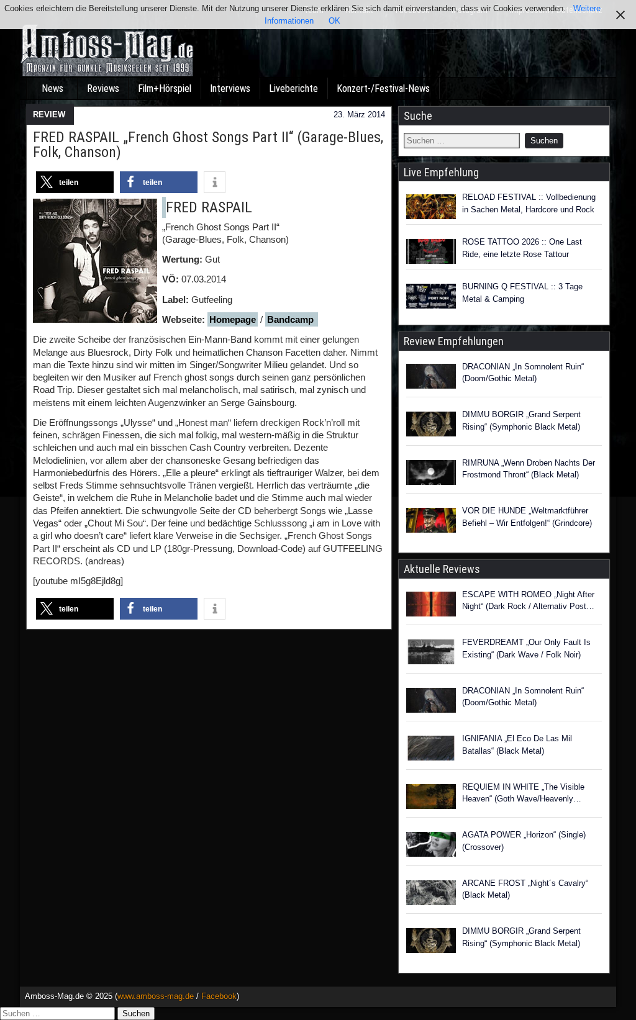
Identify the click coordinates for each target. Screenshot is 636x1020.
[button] (75, 182)
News (52, 88)
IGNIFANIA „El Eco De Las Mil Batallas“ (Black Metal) (517, 745)
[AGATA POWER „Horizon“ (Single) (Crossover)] (431, 846)
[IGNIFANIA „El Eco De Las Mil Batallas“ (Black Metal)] (431, 750)
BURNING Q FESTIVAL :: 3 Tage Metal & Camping (522, 293)
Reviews (103, 88)
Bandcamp (291, 319)
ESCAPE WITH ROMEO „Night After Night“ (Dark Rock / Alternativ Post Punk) (528, 601)
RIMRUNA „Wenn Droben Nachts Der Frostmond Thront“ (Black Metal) (528, 469)
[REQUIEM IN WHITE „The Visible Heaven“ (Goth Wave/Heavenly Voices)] (431, 798)
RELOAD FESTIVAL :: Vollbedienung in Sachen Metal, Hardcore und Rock (529, 203)
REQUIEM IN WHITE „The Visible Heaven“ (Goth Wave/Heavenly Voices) (523, 793)
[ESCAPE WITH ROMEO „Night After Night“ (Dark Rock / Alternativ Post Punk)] (431, 606)
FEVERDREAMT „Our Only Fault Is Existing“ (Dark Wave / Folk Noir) (526, 648)
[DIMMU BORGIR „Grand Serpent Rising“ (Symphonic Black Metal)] (431, 426)
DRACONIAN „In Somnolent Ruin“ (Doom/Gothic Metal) (523, 373)
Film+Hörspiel (164, 88)
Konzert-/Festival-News (383, 88)
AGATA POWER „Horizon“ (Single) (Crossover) (524, 841)
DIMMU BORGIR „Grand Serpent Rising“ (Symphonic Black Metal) (521, 420)
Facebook (219, 996)
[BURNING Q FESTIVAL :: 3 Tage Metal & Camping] (431, 296)
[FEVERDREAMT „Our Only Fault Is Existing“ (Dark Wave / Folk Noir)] (431, 653)
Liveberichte (293, 88)
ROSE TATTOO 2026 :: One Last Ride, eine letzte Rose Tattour (522, 248)
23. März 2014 (359, 114)
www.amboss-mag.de (155, 996)
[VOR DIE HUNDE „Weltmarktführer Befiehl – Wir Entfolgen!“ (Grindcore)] (431, 522)
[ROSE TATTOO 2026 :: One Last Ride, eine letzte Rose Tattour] (431, 251)
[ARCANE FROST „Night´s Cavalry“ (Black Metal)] (431, 894)
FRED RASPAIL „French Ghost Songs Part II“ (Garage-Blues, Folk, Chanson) (208, 145)
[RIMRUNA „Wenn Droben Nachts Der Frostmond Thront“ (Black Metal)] (431, 474)
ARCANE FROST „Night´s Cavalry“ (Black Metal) (525, 889)
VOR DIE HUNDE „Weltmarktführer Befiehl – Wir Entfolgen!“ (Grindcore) (527, 517)
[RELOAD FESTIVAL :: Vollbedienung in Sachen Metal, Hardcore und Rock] (431, 206)
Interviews (230, 88)
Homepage (232, 319)
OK (334, 20)
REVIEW (49, 114)
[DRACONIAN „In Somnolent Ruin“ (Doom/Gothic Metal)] (431, 378)
